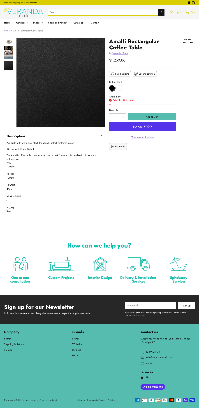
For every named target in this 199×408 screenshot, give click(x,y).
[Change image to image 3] (8, 65)
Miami (149, 363)
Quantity (113, 110)
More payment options (142, 137)
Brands (75, 338)
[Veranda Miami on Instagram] (193, 3)
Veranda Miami (120, 53)
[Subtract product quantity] (112, 117)
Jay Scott (76, 350)
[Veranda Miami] (23, 12)
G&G (75, 355)
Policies (8, 350)
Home (7, 30)
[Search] (161, 12)
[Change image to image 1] (8, 41)
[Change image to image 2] (8, 52)
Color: (115, 82)
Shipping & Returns (14, 344)
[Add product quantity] (123, 117)
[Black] (112, 88)
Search (7, 338)
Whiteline (77, 344)
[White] (119, 88)
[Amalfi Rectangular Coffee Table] (60, 82)
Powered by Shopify (49, 400)
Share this (120, 146)
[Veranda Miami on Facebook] (189, 3)
